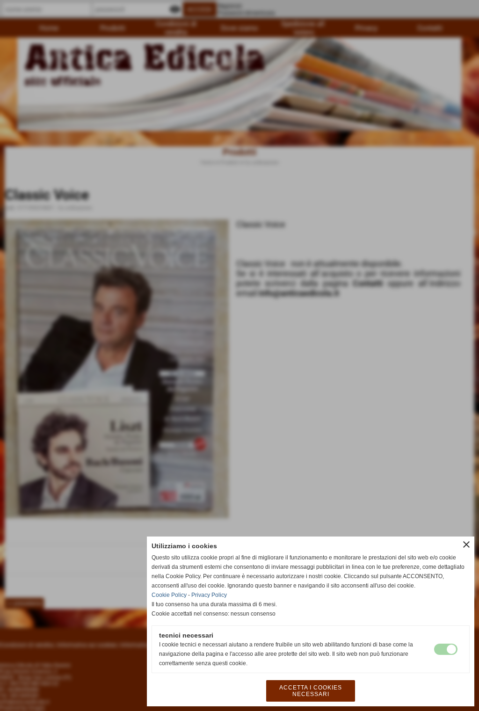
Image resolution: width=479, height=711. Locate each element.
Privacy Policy (209, 595)
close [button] (466, 544)
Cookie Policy (169, 595)
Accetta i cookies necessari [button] (310, 690)
